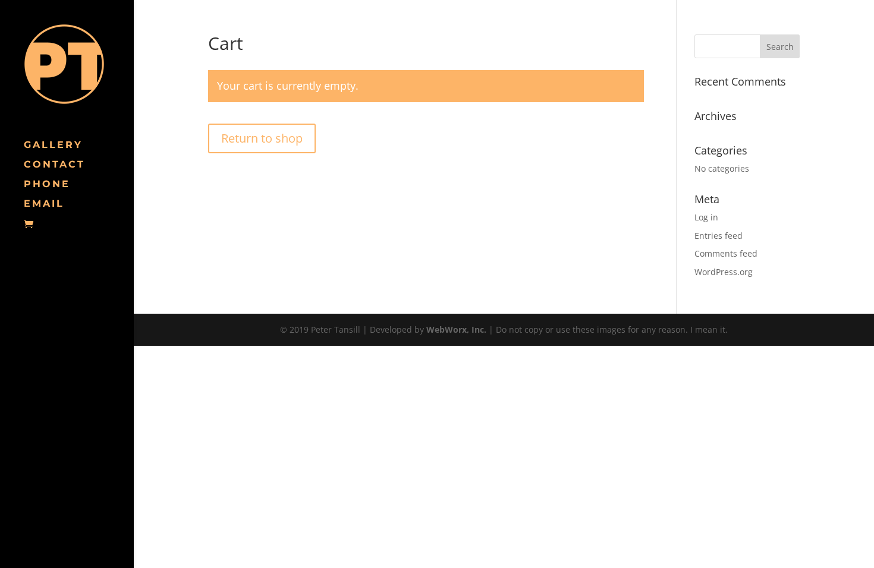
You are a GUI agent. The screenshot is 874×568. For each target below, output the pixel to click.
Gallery (53, 145)
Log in (706, 217)
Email (44, 204)
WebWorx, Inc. (456, 329)
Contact (54, 165)
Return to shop (262, 138)
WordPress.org (723, 271)
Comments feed (725, 253)
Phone (47, 185)
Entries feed (718, 235)
